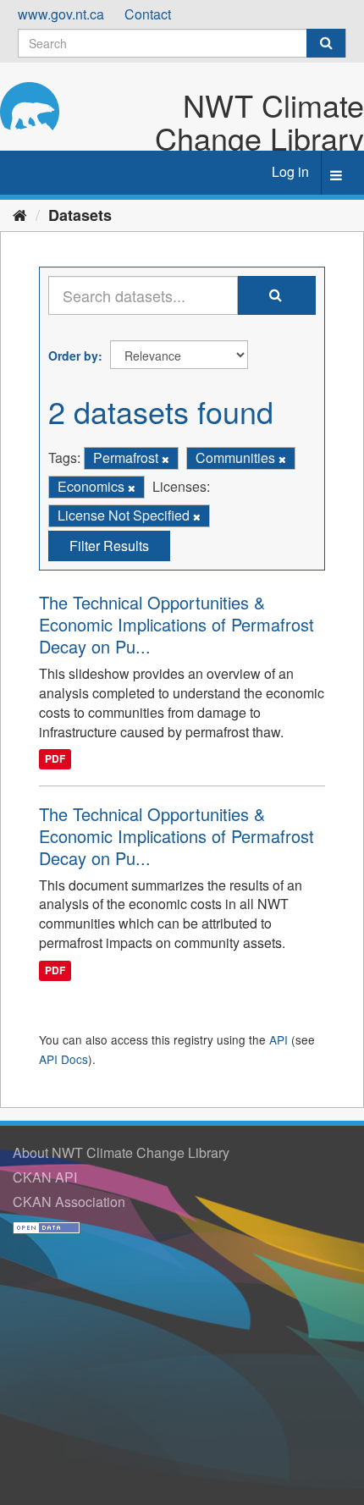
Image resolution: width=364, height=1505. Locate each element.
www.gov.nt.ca (61, 14)
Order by (73, 355)
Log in (290, 171)
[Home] (20, 214)
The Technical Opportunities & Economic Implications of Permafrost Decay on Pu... (176, 624)
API (278, 1039)
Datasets (80, 215)
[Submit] (325, 43)
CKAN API (45, 1177)
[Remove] (165, 459)
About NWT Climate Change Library (121, 1152)
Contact (147, 14)
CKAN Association (69, 1201)
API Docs (63, 1058)
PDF (55, 759)
